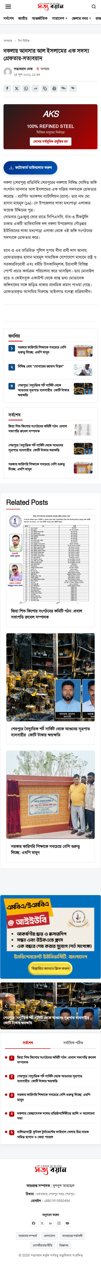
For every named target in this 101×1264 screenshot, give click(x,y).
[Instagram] (59, 1223)
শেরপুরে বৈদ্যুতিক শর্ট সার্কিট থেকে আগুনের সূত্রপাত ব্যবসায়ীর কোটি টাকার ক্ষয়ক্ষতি (43, 390)
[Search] (93, 6)
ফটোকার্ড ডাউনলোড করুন (33, 167)
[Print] (54, 88)
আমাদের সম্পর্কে (28, 1236)
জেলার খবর (80, 18)
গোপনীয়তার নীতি (42, 1245)
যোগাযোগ (49, 1236)
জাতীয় (22, 18)
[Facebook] (33, 1223)
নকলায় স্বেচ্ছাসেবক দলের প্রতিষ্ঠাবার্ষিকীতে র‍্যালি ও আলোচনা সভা (56, 1116)
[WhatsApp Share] (26, 88)
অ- (73, 88)
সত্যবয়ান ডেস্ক (23, 69)
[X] (42, 1223)
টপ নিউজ (24, 41)
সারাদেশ (58, 18)
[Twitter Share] (16, 88)
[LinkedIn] (50, 1223)
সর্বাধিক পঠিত (73, 1042)
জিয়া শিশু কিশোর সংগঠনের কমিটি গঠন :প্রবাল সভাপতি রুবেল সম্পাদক (37, 429)
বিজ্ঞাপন (63, 1245)
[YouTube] (67, 1223)
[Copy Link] (45, 88)
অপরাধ (8, 41)
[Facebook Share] (7, 88)
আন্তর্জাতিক (39, 18)
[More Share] (35, 88)
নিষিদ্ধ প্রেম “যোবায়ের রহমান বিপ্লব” (41, 366)
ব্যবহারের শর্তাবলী (72, 1236)
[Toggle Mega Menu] (8, 6)
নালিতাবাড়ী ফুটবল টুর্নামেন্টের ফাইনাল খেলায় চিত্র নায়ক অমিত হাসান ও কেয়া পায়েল (53, 1134)
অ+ (64, 88)
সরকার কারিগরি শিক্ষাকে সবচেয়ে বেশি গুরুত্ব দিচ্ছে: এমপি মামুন (42, 350)
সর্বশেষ (9, 18)
